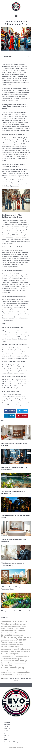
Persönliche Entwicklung (7, 656)
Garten (6, 726)
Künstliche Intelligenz (11, 647)
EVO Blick (7, 722)
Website (6, 740)
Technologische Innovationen (18, 670)
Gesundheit (17, 642)
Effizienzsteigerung (17, 630)
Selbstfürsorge (19, 660)
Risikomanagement (6, 660)
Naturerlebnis (22, 653)
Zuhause (7, 724)
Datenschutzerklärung (11, 742)
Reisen (6, 732)
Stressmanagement (6, 670)
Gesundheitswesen (17, 644)
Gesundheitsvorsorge (6, 644)
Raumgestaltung (17, 658)
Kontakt (6, 738)
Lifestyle (7, 728)
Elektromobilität (14, 632)
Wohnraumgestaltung (21, 672)
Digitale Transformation (15, 628)
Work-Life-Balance (6, 674)
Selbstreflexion (7, 663)
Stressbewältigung (12, 667)
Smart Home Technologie (20, 663)
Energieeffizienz (8, 635)
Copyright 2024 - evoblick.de (16, 747)
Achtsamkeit (6, 622)
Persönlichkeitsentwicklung (21, 656)
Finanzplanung (13, 640)
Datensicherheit (17, 626)
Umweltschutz (6, 672)
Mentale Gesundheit (7, 649)
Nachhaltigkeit (12, 654)
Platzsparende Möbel (6, 658)
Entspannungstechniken (16, 637)
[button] (16, 16)
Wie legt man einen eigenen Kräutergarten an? (15, 611)
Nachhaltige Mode (13, 651)
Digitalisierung (5, 630)
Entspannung (19, 635)
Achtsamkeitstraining (16, 624)
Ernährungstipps (5, 640)
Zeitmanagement (19, 674)
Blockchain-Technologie (7, 626)
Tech (5, 734)
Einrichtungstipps (5, 632)
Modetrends (19, 649)
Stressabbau (6, 665)
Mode (3, 678)
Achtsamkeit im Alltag (14, 622)
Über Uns (7, 736)
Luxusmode (25, 647)
